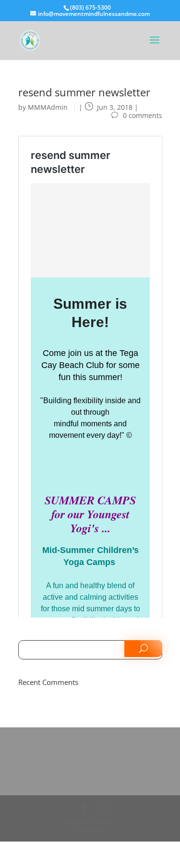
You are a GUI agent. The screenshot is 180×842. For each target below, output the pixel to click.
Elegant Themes (88, 822)
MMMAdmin (48, 107)
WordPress (90, 830)
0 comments (142, 115)
